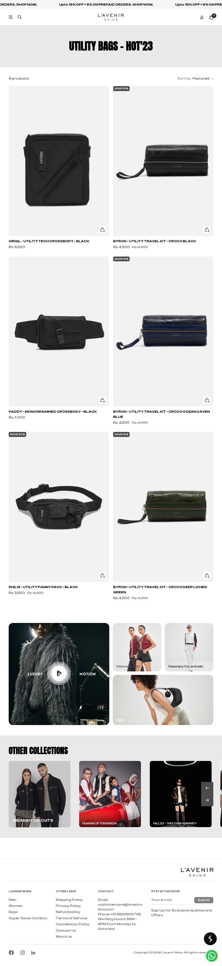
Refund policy (68, 912)
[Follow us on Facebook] (11, 952)
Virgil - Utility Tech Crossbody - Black (49, 241)
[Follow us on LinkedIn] (33, 953)
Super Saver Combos (28, 918)
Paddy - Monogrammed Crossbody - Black (53, 412)
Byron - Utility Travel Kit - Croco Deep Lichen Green (160, 589)
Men (12, 900)
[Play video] (59, 673)
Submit (204, 900)
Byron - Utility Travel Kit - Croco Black (154, 241)
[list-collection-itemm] (110, 794)
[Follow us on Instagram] (22, 952)
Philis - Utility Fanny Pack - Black (43, 587)
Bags (13, 912)
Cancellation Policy (72, 924)
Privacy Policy (68, 906)
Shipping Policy (69, 900)
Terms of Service (71, 918)
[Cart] (211, 17)
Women (16, 906)
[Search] (20, 17)
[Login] (202, 17)
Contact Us (66, 930)
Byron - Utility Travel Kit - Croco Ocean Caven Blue (161, 414)
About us (64, 937)
